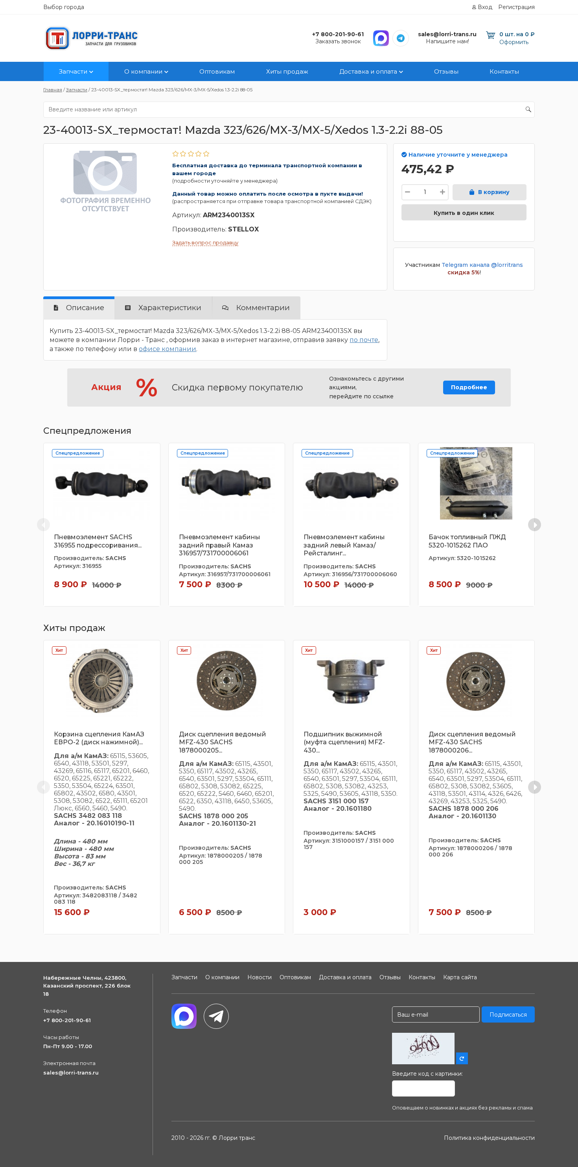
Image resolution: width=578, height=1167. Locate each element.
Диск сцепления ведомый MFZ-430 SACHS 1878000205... (222, 743)
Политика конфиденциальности (489, 1137)
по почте (364, 340)
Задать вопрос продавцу (205, 242)
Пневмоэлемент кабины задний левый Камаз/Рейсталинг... (344, 545)
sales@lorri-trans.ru (71, 1072)
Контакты (504, 71)
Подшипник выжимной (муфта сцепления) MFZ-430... (344, 743)
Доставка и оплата (368, 71)
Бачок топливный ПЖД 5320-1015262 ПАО (467, 541)
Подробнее (469, 387)
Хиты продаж (287, 71)
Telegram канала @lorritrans (482, 264)
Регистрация (516, 7)
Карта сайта (460, 977)
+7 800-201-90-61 (67, 1020)
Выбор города (63, 7)
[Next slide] (534, 524)
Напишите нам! (447, 41)
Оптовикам (217, 71)
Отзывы (446, 71)
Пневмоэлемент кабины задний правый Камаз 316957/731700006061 (219, 545)
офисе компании (167, 349)
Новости (259, 977)
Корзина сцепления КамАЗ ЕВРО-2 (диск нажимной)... (99, 738)
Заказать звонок (338, 41)
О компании (143, 71)
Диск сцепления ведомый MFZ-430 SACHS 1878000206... (472, 743)
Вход (485, 7)
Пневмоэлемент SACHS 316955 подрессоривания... (98, 541)
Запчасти (73, 71)
